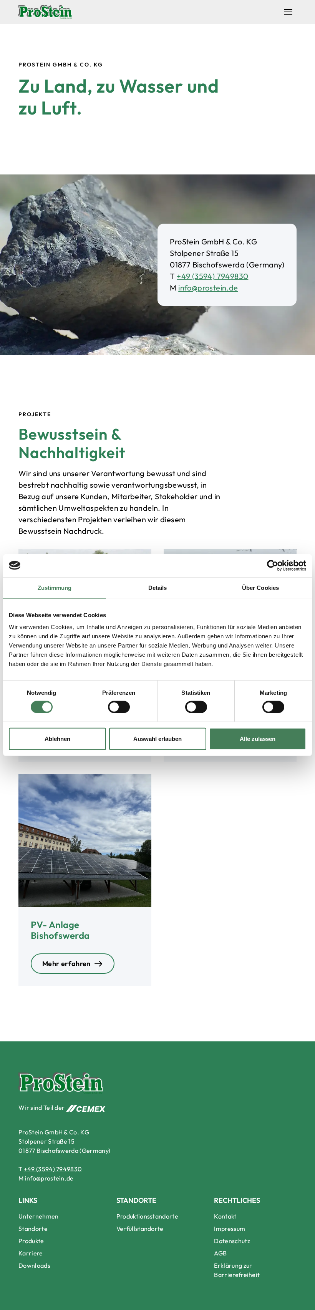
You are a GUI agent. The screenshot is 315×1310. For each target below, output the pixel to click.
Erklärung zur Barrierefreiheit (237, 1270)
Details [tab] (157, 587)
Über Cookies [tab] (260, 587)
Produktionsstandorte (147, 1216)
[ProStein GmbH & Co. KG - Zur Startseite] (45, 12)
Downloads (34, 1265)
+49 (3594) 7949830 (212, 276)
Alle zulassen (257, 739)
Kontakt (225, 1216)
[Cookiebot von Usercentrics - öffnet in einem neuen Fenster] (272, 565)
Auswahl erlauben (157, 739)
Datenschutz (232, 1241)
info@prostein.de (208, 287)
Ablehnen (57, 739)
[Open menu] (288, 11)
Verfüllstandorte (140, 1228)
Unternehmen (38, 1216)
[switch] (119, 707)
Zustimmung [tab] (55, 587)
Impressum (229, 1228)
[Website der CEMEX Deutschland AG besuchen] (86, 1107)
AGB (220, 1253)
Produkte (31, 1241)
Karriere (30, 1253)
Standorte (33, 1228)
